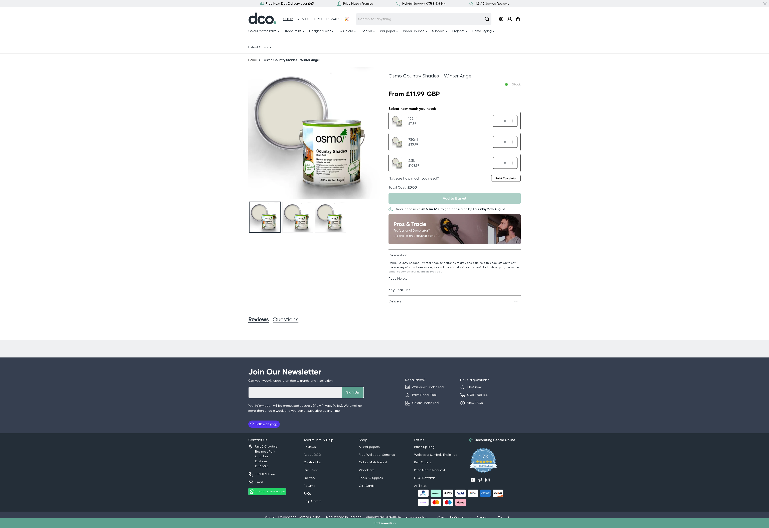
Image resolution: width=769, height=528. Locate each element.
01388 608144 (265, 474)
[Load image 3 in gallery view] (330, 217)
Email (259, 482)
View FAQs (475, 403)
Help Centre (313, 501)
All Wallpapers (369, 447)
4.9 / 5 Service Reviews (492, 3)
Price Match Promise (358, 3)
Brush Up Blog (424, 447)
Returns (309, 486)
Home (252, 60)
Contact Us (312, 462)
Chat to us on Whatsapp (271, 491)
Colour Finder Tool (425, 403)
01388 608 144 (477, 395)
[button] (384, 523)
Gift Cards (366, 486)
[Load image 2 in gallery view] (297, 217)
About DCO (312, 455)
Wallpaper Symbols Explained (435, 455)
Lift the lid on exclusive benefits (417, 236)
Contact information (454, 517)
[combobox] (423, 19)
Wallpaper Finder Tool (428, 387)
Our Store (311, 470)
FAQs (307, 493)
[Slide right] (375, 132)
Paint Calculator (505, 178)
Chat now (474, 387)
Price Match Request (429, 470)
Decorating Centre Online (299, 517)
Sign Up (352, 392)
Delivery (309, 478)
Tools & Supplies (371, 478)
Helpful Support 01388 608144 (424, 3)
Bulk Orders (422, 462)
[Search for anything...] (487, 19)
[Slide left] (253, 132)
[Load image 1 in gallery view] (264, 217)
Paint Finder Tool (424, 395)
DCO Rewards (424, 478)
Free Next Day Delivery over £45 (290, 3)
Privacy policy (417, 517)
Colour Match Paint (373, 462)
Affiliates (420, 486)
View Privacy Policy (327, 406)
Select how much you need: (412, 108)
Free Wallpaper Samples (377, 455)
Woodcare (367, 470)
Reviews (310, 447)
